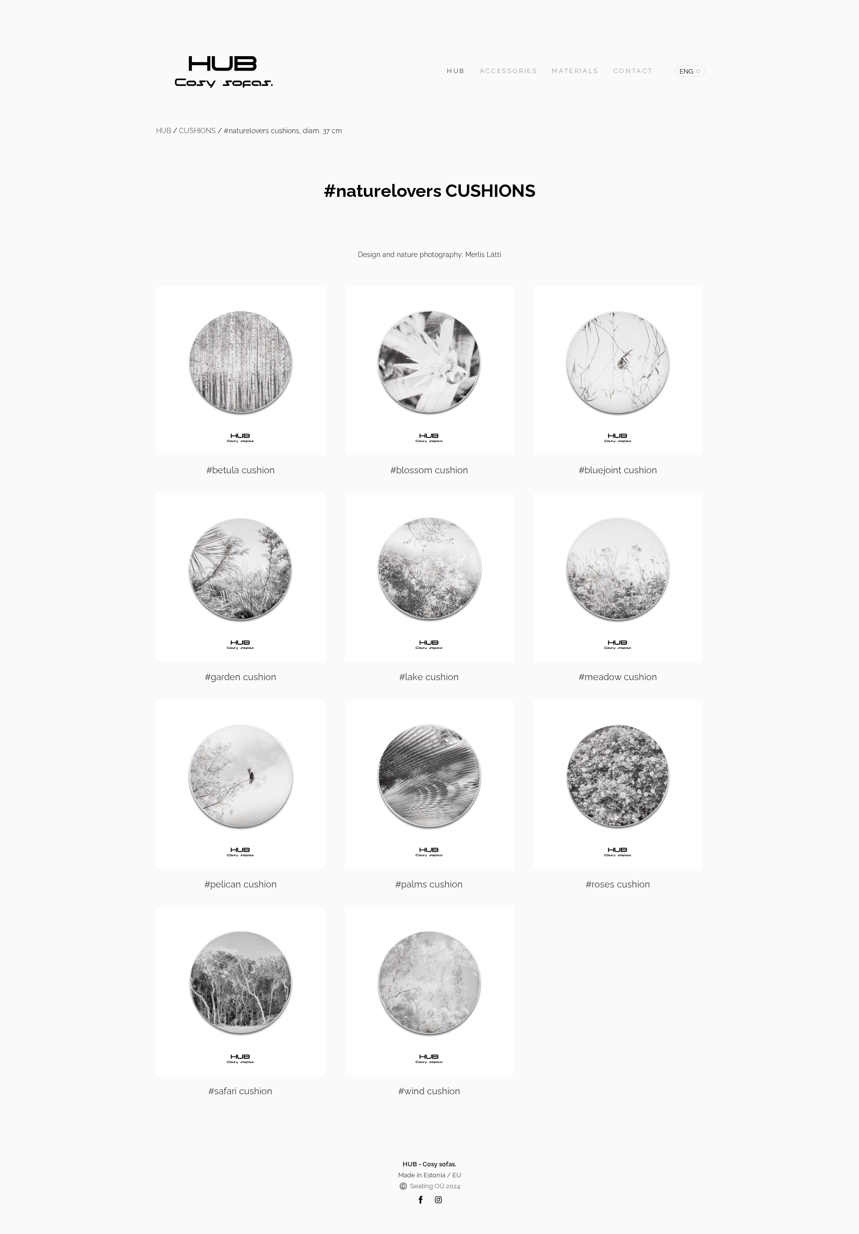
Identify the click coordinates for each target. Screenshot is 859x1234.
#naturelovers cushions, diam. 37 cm (283, 131)
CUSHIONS (197, 131)
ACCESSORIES (509, 71)
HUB (456, 71)
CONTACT (633, 71)
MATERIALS (575, 71)
